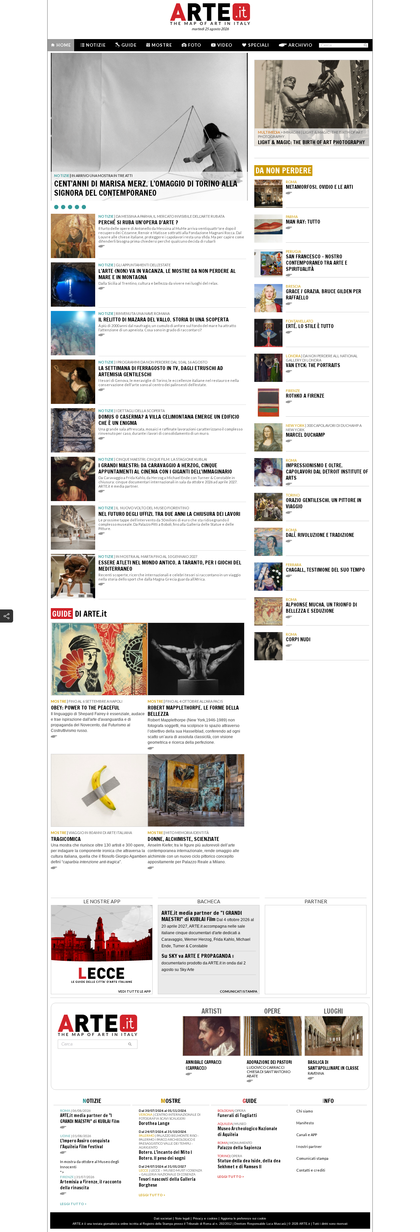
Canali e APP (306, 1135)
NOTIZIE (61, 175)
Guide (128, 45)
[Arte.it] (210, 13)
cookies (212, 1218)
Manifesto (305, 1123)
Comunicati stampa (312, 1158)
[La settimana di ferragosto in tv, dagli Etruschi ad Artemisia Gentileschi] (73, 382)
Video (224, 45)
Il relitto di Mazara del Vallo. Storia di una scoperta (163, 319)
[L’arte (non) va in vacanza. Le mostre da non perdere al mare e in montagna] (73, 284)
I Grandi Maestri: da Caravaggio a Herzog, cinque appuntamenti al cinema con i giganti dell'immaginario (165, 468)
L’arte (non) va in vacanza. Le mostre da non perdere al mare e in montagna (167, 274)
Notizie (96, 45)
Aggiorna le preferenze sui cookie (243, 1218)
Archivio (300, 45)
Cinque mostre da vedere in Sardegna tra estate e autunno (145, 188)
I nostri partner (309, 1146)
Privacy (198, 1218)
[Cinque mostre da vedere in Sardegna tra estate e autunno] (149, 127)
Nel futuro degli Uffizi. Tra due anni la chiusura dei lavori (169, 513)
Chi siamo (304, 1111)
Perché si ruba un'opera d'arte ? (138, 222)
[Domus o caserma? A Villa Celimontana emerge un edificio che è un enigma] (73, 430)
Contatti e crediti (310, 1170)
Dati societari (163, 1218)
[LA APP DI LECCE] (101, 992)
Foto (194, 45)
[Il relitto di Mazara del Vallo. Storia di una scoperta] (73, 333)
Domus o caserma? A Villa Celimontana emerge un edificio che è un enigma (168, 420)
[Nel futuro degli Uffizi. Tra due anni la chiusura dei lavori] (73, 527)
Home (63, 45)
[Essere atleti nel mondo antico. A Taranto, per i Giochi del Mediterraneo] (73, 576)
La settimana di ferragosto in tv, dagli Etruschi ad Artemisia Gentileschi (160, 371)
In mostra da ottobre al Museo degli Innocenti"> (90, 1175)
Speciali (258, 45)
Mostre (162, 45)
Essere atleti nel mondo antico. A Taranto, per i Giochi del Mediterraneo (169, 565)
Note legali (182, 1218)
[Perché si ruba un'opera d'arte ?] (73, 236)
